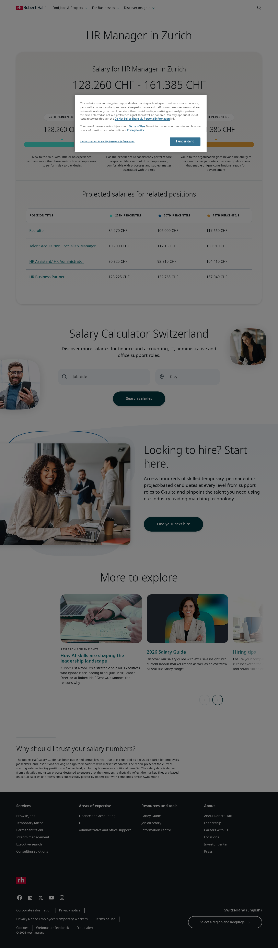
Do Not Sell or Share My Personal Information (142, 119)
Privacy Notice (135, 130)
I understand (185, 141)
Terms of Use (137, 126)
